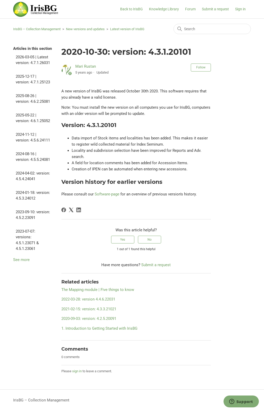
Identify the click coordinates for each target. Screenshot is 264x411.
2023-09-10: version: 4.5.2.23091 (33, 215)
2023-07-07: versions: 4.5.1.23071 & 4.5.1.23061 (27, 240)
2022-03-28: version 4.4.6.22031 (88, 299)
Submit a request (215, 9)
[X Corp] (71, 210)
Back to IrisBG (131, 9)
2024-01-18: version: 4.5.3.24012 (33, 195)
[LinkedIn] (78, 210)
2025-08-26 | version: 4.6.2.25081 (33, 98)
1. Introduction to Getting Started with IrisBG (99, 328)
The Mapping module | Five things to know (97, 289)
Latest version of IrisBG (127, 29)
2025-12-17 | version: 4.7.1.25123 (33, 79)
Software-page (107, 194)
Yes (122, 239)
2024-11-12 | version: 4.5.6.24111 (33, 137)
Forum (190, 9)
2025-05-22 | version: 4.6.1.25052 (33, 118)
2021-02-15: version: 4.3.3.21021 (88, 309)
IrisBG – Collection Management (37, 29)
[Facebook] (63, 210)
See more (21, 259)
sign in (77, 371)
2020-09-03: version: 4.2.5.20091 (88, 318)
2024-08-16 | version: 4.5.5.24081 (33, 157)
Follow (200, 67)
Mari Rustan (85, 66)
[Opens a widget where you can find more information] (241, 402)
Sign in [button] (240, 9)
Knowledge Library (164, 9)
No (149, 239)
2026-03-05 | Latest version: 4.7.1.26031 (33, 60)
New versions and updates (85, 29)
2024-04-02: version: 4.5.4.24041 (33, 176)
